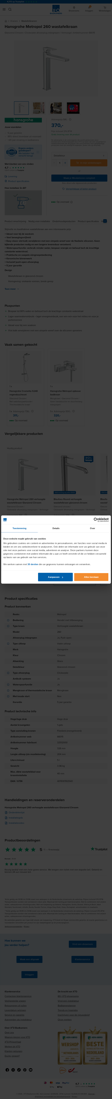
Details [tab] (56, 528)
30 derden (33, 564)
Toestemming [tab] (19, 528)
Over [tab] (92, 528)
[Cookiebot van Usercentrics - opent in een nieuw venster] (96, 520)
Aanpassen (54, 577)
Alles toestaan (91, 577)
